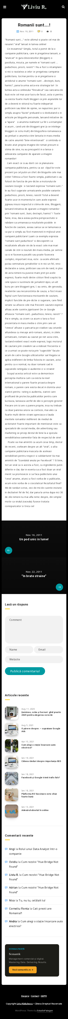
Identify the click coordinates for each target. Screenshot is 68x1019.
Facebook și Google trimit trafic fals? (40, 777)
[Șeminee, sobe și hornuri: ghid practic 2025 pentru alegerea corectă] (11, 713)
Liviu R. (13, 875)
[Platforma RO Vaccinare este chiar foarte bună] (11, 794)
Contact (35, 996)
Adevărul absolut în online (35, 810)
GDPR (44, 996)
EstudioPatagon (45, 1010)
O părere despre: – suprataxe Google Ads (40, 730)
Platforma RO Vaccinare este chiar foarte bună (39, 795)
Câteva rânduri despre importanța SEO (41, 761)
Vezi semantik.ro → (22, 969)
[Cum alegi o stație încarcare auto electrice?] (11, 745)
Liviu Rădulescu (25, 1003)
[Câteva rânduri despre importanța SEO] (11, 762)
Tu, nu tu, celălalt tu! (32, 900)
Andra (13, 921)
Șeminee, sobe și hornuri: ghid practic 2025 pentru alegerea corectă (41, 713)
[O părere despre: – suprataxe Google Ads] (11, 729)
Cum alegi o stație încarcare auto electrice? (38, 746)
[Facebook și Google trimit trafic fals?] (11, 778)
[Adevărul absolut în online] (11, 811)
